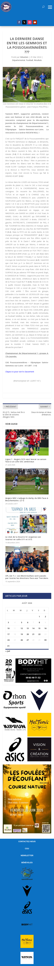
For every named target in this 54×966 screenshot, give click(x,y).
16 (45, 628)
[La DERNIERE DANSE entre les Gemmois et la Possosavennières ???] (27, 84)
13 (28, 628)
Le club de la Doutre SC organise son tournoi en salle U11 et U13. (23, 538)
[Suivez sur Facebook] (19, 22)
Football (29, 60)
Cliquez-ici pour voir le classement (19, 371)
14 (33, 628)
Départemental (18, 60)
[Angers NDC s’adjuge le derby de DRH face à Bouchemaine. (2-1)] (27, 481)
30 (45, 640)
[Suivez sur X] (24, 22)
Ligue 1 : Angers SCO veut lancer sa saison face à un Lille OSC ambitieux (25, 460)
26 (22, 640)
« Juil (7, 651)
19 (22, 634)
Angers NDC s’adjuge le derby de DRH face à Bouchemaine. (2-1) (26, 499)
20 (28, 634)
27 (28, 640)
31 (8, 646)
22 (39, 634)
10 (8, 628)
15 (39, 628)
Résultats (38, 60)
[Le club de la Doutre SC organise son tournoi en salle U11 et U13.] (27, 520)
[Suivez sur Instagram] (30, 22)
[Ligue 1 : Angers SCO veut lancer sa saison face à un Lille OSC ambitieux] (27, 442)
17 (8, 634)
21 (33, 634)
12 (22, 628)
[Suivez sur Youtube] (35, 22)
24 (8, 640)
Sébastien (24, 57)
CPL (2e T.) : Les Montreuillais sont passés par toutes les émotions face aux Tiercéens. (27, 577)
